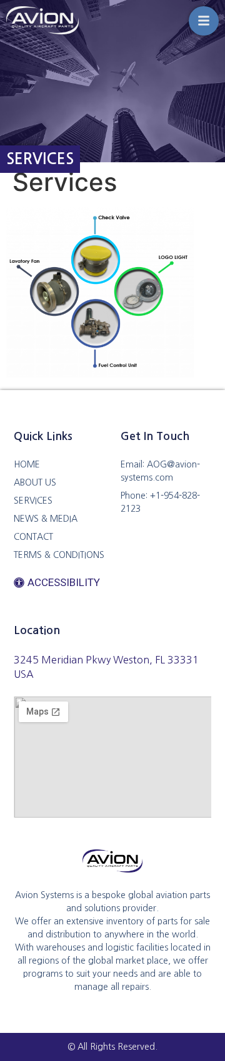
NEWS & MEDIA (46, 518)
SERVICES (33, 500)
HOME (27, 464)
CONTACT (33, 536)
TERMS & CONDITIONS (59, 554)
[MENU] (204, 21)
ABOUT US (35, 482)
